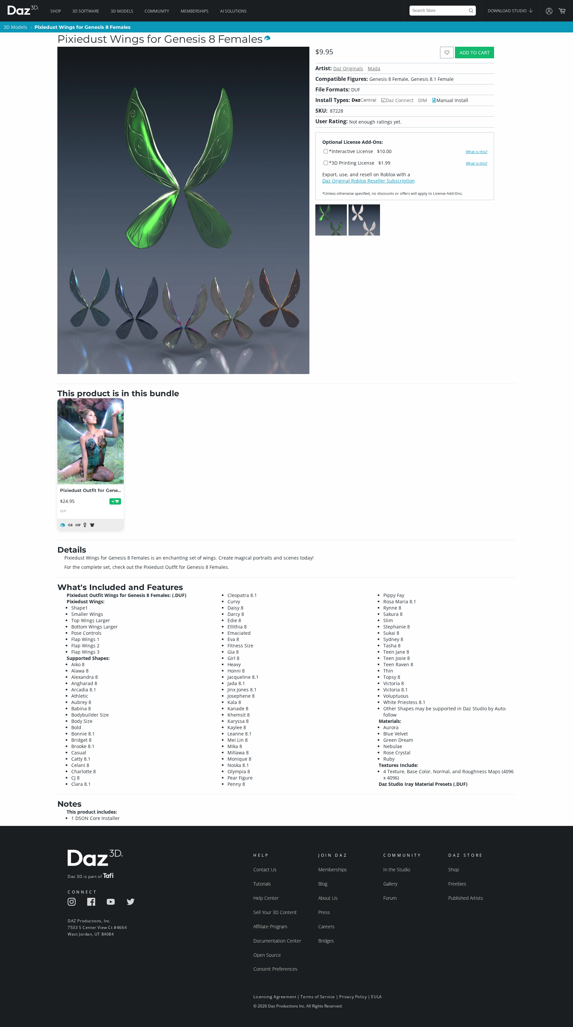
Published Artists (465, 898)
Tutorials (262, 884)
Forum (390, 898)
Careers (326, 926)
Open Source (267, 955)
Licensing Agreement (274, 997)
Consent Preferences (275, 969)
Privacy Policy (353, 997)
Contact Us (265, 869)
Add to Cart (475, 52)
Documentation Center (277, 941)
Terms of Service (317, 997)
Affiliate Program (270, 926)
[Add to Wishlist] (447, 52)
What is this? (476, 151)
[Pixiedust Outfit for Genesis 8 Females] (90, 441)
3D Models (122, 11)
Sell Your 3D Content (275, 912)
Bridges (326, 941)
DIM (422, 100)
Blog (322, 884)
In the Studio (396, 869)
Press (324, 912)
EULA (376, 997)
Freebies (457, 884)
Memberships (195, 11)
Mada (374, 68)
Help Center (266, 898)
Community (157, 11)
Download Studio (508, 11)
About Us (328, 898)
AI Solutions (233, 11)
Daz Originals (348, 68)
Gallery (390, 884)
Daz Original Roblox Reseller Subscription (368, 181)
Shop (55, 11)
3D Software (85, 11)
